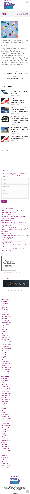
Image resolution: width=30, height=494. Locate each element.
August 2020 (5, 454)
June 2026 (4, 304)
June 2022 (4, 407)
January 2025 (5, 340)
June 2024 (4, 355)
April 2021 (4, 437)
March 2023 (4, 387)
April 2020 (4, 462)
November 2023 (6, 370)
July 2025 (4, 328)
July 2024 (4, 353)
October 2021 (5, 424)
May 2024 (4, 357)
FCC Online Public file (18, 489)
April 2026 (4, 308)
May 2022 (4, 409)
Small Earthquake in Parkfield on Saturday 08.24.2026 (19, 137)
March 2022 (4, 413)
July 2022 (4, 404)
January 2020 (5, 469)
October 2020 (5, 449)
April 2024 (4, 360)
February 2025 (5, 338)
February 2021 (5, 441)
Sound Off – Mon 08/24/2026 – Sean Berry (13, 247)
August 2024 (5, 351)
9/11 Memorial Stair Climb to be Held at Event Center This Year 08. (19, 129)
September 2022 (6, 400)
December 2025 (6, 317)
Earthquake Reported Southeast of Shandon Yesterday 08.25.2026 (17, 100)
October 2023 (5, 372)
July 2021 (4, 430)
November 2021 (6, 422)
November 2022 (6, 396)
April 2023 (4, 385)
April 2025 (4, 334)
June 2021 (4, 432)
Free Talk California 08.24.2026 (10, 244)
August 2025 (5, 325)
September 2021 (6, 426)
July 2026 (4, 302)
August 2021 (5, 428)
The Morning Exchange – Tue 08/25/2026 (13, 240)
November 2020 (6, 447)
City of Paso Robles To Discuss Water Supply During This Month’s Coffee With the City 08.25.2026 (19, 119)
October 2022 (5, 398)
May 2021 (4, 434)
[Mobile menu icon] (27, 2)
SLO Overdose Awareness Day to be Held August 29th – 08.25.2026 (19, 91)
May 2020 (4, 460)
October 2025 (5, 321)
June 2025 (4, 330)
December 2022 (6, 394)
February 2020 (5, 466)
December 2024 (6, 343)
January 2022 (5, 417)
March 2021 (4, 439)
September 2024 (6, 349)
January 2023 (5, 392)
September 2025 (6, 323)
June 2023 (4, 381)
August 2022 (5, 402)
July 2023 (4, 379)
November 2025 (6, 319)
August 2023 (5, 377)
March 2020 (4, 464)
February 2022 (5, 415)
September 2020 (6, 451)
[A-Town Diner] (23, 284)
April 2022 (4, 411)
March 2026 (4, 311)
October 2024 (5, 347)
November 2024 (6, 345)
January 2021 (5, 443)
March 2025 (4, 336)
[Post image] (5, 92)
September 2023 (6, 375)
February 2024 (5, 364)
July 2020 (4, 456)
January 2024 (5, 366)
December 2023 (6, 368)
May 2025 (4, 332)
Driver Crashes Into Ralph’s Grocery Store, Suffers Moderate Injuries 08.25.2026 (19, 109)
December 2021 (6, 419)
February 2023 (5, 390)
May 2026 (4, 306)
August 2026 (5, 300)
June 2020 (4, 458)
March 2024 (4, 362)
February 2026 (5, 313)
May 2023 (4, 383)
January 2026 (5, 315)
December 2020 (6, 445)
